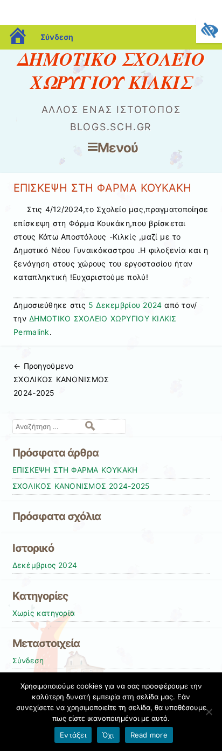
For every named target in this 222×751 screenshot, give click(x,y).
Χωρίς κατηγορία (43, 613)
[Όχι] (208, 711)
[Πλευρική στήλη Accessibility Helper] (209, 30)
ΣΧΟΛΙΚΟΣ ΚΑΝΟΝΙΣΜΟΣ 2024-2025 (61, 379)
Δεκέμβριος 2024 (45, 565)
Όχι (108, 735)
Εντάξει (73, 735)
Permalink (31, 331)
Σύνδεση (56, 36)
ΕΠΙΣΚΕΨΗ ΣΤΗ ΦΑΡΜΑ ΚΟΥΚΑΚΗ (75, 470)
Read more (149, 735)
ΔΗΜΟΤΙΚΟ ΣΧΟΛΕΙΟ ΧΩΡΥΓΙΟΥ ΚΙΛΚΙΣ (111, 70)
